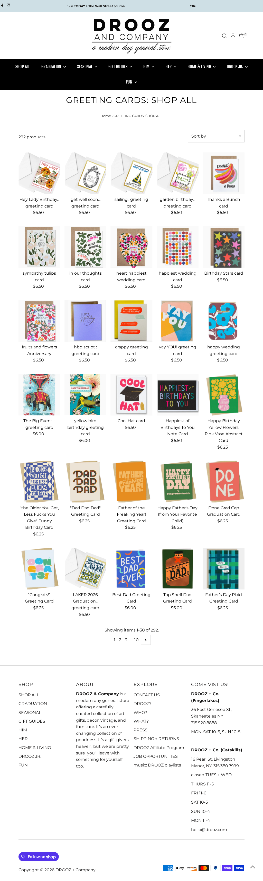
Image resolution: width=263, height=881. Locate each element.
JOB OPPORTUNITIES (156, 756)
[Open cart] (242, 36)
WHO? (140, 712)
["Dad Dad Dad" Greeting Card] (85, 481)
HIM (147, 66)
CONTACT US (147, 694)
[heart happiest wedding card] (131, 247)
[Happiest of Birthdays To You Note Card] (178, 395)
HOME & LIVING (199, 66)
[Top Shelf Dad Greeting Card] (178, 568)
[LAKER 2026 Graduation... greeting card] (85, 568)
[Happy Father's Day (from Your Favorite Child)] (178, 481)
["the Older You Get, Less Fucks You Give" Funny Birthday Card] (39, 481)
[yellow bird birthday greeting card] (85, 395)
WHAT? (141, 721)
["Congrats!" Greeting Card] (39, 568)
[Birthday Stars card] (224, 247)
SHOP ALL (22, 66)
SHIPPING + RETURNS (156, 738)
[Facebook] (2, 6)
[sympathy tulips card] (39, 247)
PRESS (140, 730)
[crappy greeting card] (131, 321)
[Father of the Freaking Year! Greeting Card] (131, 481)
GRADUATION (51, 66)
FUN (130, 82)
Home (105, 116)
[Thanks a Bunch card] (224, 173)
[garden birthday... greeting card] (178, 173)
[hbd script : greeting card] (85, 321)
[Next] (190, 6)
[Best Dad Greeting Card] (131, 568)
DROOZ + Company (75, 869)
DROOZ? (143, 703)
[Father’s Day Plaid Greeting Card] (224, 568)
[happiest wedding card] (178, 247)
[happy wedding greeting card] (224, 321)
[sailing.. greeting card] (131, 173)
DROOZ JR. (235, 66)
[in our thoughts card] (85, 247)
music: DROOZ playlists (157, 765)
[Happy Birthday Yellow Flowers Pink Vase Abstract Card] (224, 395)
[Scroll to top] (253, 867)
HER (169, 66)
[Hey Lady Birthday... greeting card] (39, 173)
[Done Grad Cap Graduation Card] (224, 481)
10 (136, 639)
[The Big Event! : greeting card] (39, 395)
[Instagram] (8, 6)
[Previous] (72, 6)
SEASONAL (85, 66)
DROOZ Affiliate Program (159, 747)
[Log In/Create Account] (233, 36)
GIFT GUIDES (118, 66)
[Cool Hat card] (131, 395)
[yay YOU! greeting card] (178, 321)
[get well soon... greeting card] (85, 173)
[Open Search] (224, 36)
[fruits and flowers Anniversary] (39, 321)
